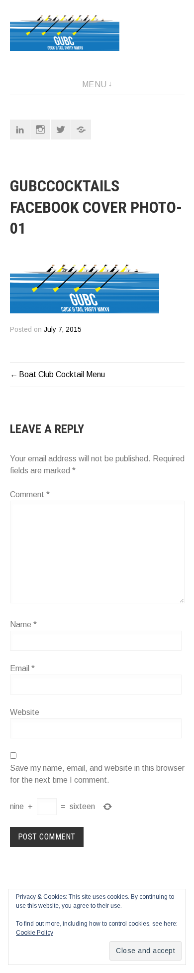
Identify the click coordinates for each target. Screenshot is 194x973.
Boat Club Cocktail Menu (62, 374)
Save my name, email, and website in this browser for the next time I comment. (97, 774)
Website (24, 712)
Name (23, 624)
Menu (94, 84)
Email (22, 668)
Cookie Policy (34, 932)
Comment (30, 494)
